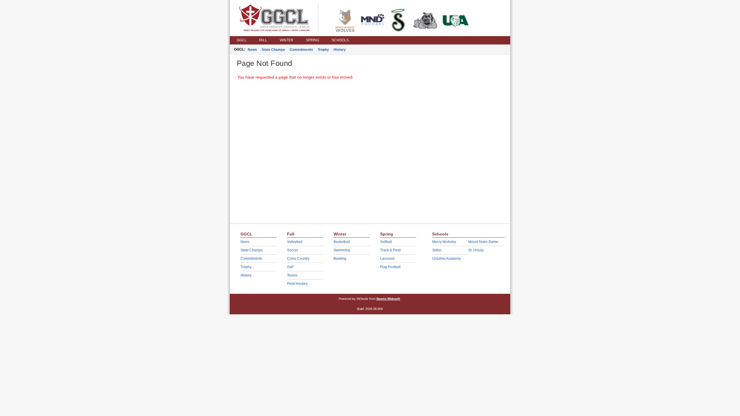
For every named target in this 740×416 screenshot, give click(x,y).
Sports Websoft (388, 298)
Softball (386, 242)
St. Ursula (476, 250)
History (340, 50)
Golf (290, 267)
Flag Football (390, 267)
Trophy (323, 50)
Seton (436, 250)
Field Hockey (297, 284)
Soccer (292, 250)
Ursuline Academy (446, 259)
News (252, 50)
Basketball (342, 242)
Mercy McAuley (444, 242)
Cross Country (298, 259)
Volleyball (294, 242)
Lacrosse (387, 259)
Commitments (301, 50)
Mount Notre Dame (483, 242)
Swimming (342, 250)
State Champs (273, 50)
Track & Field (390, 250)
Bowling (340, 259)
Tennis (292, 275)
